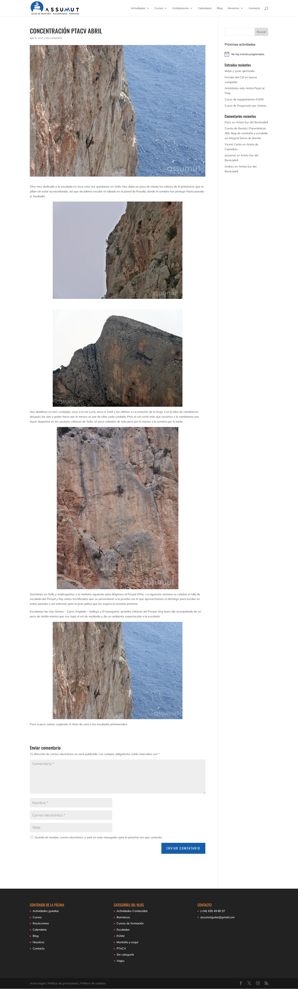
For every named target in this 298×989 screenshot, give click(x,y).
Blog (220, 8)
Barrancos (123, 917)
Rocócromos (41, 923)
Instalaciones (181, 8)
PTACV (121, 948)
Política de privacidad (63, 983)
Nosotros (233, 8)
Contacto (254, 8)
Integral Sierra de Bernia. (245, 138)
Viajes (120, 961)
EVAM (120, 936)
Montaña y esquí (127, 942)
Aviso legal (37, 983)
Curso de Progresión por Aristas (245, 105)
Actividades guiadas (46, 911)
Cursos (159, 8)
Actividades (138, 8)
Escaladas (123, 929)
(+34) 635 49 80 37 (212, 911)
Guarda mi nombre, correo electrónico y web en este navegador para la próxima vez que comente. (98, 837)
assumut (230, 155)
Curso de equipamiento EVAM (244, 99)
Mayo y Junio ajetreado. (240, 71)
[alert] (246, 54)
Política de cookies (93, 983)
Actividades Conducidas (132, 911)
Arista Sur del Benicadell (252, 122)
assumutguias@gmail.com (217, 917)
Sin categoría (53, 38)
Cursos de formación (130, 923)
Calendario (205, 8)
